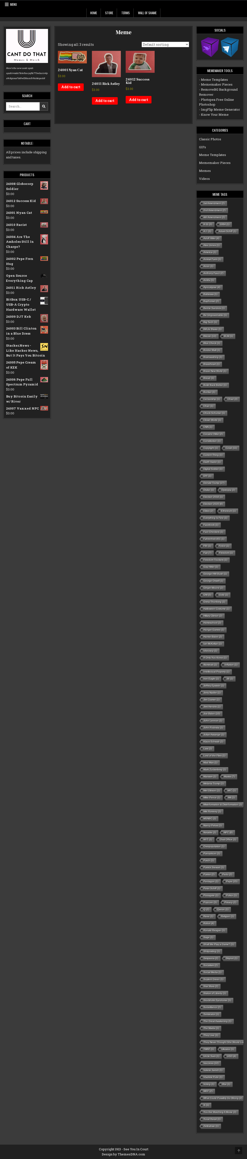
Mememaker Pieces (215, 163)
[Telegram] (229, 47)
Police (231, 895)
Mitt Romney (212, 811)
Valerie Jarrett (213, 1070)
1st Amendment (214, 203)
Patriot (209, 874)
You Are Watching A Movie (220, 1112)
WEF (208, 1091)
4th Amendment (214, 217)
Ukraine (228, 1049)
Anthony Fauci (213, 273)
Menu (13, 4)
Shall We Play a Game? (219, 944)
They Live (211, 1035)
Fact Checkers (213, 532)
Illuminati (210, 664)
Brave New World (215, 371)
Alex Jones (212, 245)
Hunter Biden (213, 636)
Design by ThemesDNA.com (123, 1154)
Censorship (212, 399)
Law (208, 748)
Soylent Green (213, 979)
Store (109, 12)
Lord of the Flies (214, 755)
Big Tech (210, 322)
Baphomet (211, 301)
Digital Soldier (213, 469)
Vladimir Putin (213, 1077)
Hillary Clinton (213, 615)
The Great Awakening (217, 1021)
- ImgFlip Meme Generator (219, 109)
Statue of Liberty (215, 993)
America (210, 252)
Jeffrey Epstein (214, 685)
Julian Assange (214, 734)
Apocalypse (212, 287)
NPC (228, 832)
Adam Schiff (227, 231)
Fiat (207, 553)
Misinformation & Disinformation (223, 804)
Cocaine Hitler (213, 434)
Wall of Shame (147, 12)
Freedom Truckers (215, 560)
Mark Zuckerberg (215, 769)
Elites (208, 511)
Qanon (222, 909)
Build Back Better (215, 385)
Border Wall (212, 350)
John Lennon (213, 720)
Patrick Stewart (214, 867)
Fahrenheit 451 (214, 539)
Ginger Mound (213, 587)
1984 (224, 224)
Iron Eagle (211, 678)
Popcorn (210, 902)
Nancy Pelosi (213, 825)
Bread (209, 378)
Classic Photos (210, 139)
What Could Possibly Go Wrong (223, 1098)
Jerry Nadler (212, 692)
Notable (210, 832)
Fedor (224, 546)
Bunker (209, 392)
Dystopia (228, 490)
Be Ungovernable (215, 315)
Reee (208, 916)
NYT (208, 839)
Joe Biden (212, 713)
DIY (207, 476)
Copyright (211, 448)
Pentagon (211, 881)
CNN (208, 427)
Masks (229, 776)
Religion (227, 916)
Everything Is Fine (215, 518)
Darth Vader (212, 462)
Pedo (227, 874)
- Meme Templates (213, 79)
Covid (231, 448)
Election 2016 (213, 497)
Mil (231, 797)
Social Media (212, 972)
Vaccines (211, 1063)
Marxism (210, 776)
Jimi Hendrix (212, 706)
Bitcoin (210, 336)
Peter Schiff (212, 888)
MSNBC (210, 818)
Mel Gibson (212, 790)
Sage (208, 937)
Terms (125, 12)
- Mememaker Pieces (216, 84)
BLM (228, 336)
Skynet (231, 958)
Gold (223, 594)
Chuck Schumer (214, 413)
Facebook (211, 525)
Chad (232, 399)
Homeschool (212, 622)
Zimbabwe (211, 1126)
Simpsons (211, 958)
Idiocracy (210, 650)
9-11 (208, 224)
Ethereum (228, 511)
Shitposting (212, 951)
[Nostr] (210, 47)
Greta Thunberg (214, 601)
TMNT (209, 1049)
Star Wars (211, 986)
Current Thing (213, 455)
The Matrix (211, 1028)
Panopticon (212, 853)
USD (231, 1056)
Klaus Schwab (213, 741)
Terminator (211, 1014)
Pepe (231, 881)
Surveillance (212, 1007)
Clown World (212, 420)
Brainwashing (213, 357)
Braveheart (212, 364)
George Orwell (213, 581)
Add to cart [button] (70, 87)
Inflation (231, 664)
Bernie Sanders (214, 308)
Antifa (209, 280)
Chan (208, 406)
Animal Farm (212, 259)
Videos (204, 178)
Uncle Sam (211, 1056)
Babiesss (210, 294)
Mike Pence (212, 797)
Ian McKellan (213, 643)
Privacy (230, 902)
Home (93, 12)
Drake (209, 490)
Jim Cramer (212, 699)
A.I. (207, 231)
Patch (209, 860)
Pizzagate (211, 895)
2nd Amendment (215, 210)
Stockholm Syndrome (217, 1000)
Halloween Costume (216, 608)
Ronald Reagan (214, 930)
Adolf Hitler (211, 238)
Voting (209, 1084)
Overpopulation (214, 846)
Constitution (212, 441)
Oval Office (228, 839)
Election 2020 (213, 504)
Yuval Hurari (212, 1119)
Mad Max (210, 762)
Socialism (211, 965)
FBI (207, 546)
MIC (232, 790)
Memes (205, 170)
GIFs (202, 147)
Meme (123, 32)
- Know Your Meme (214, 114)
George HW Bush (215, 574)
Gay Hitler (211, 567)
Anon (208, 266)
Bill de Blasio (212, 329)
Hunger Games (214, 629)
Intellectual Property (216, 671)
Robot (209, 923)
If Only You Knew (215, 657)
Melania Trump (214, 783)
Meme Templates (212, 155)
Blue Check (212, 343)
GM (207, 594)
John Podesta (213, 727)
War (226, 1084)
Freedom (226, 553)
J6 (230, 678)
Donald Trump (214, 483)
